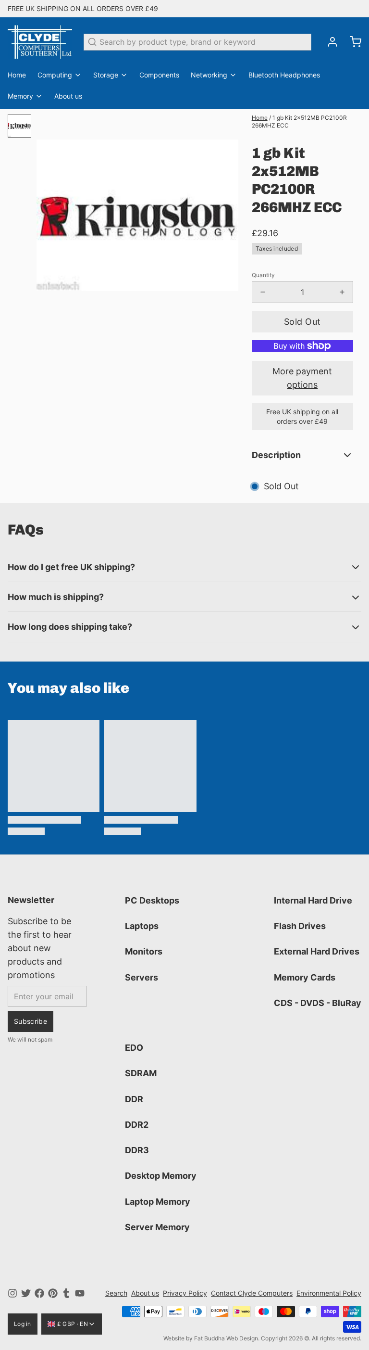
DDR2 (136, 1125)
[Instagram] (12, 1293)
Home (17, 75)
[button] (302, 321)
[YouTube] (80, 1293)
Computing (54, 75)
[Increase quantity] (342, 292)
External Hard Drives (316, 951)
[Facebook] (39, 1293)
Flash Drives (300, 926)
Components (159, 75)
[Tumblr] (66, 1293)
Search (116, 1293)
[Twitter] (26, 1293)
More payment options (302, 378)
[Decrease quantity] (262, 292)
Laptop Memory (157, 1202)
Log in (22, 1323)
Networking (209, 75)
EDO (134, 1048)
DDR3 (137, 1150)
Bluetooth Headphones (284, 75)
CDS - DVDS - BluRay (317, 1003)
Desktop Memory (161, 1176)
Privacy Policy (185, 1293)
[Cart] (351, 42)
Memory (20, 96)
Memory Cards (304, 977)
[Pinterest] (53, 1293)
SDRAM (141, 1073)
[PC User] (40, 42)
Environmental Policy (328, 1293)
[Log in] (328, 42)
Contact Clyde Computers (252, 1293)
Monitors (143, 951)
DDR (134, 1099)
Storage (105, 75)
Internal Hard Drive (313, 900)
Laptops (142, 926)
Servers (141, 977)
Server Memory (157, 1227)
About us (68, 96)
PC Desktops (152, 900)
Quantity (263, 275)
